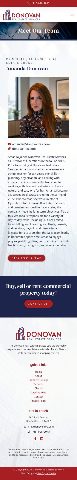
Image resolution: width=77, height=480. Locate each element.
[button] (72, 15)
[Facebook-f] (35, 438)
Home (38, 371)
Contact (38, 396)
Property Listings (38, 379)
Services (39, 384)
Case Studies (38, 392)
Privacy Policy (38, 400)
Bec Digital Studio (46, 473)
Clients (39, 388)
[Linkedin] (41, 438)
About (38, 375)
